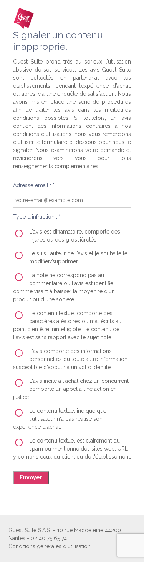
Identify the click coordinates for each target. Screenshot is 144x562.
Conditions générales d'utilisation (49, 546)
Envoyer (31, 477)
